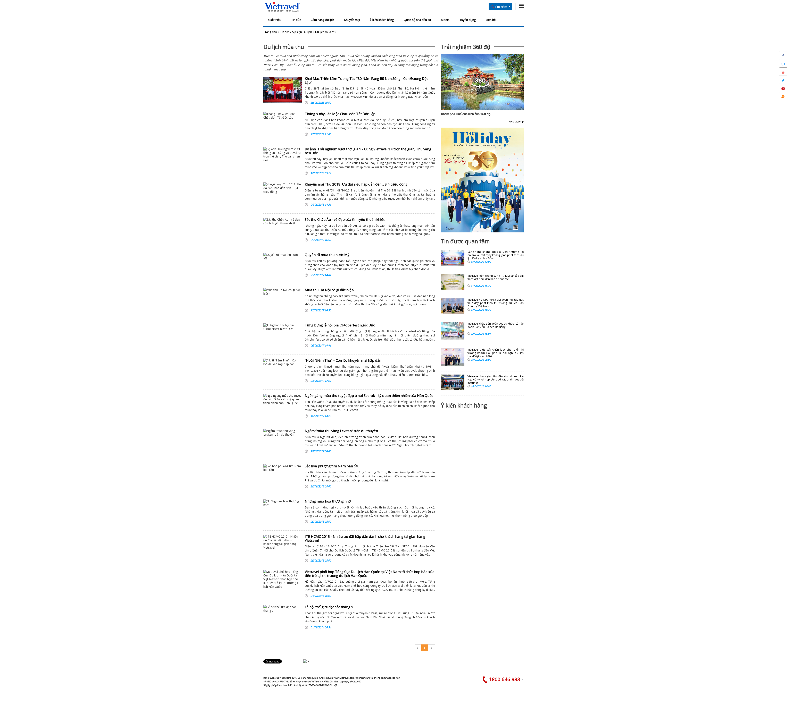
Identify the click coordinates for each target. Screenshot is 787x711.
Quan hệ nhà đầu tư (417, 20)
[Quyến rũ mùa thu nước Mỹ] (282, 266)
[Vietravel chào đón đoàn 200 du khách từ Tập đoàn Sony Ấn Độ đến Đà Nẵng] (452, 331)
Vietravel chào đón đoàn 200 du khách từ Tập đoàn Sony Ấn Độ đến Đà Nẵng (495, 325)
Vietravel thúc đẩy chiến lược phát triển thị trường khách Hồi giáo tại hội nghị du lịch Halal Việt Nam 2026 (495, 353)
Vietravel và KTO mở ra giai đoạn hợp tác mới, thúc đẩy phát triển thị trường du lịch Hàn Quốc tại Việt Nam (495, 303)
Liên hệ (491, 20)
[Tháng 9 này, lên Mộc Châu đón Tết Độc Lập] (282, 125)
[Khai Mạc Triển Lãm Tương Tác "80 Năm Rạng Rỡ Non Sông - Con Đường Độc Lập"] (282, 90)
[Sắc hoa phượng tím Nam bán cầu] (282, 477)
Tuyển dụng (467, 20)
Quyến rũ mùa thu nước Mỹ (327, 254)
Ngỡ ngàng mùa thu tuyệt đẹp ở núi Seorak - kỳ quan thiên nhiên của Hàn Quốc (369, 395)
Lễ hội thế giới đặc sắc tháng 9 (329, 607)
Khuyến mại (352, 20)
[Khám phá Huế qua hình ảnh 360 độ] (480, 87)
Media (445, 20)
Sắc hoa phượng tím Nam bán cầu (332, 466)
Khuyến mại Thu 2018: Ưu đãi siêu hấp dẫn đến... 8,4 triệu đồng (356, 184)
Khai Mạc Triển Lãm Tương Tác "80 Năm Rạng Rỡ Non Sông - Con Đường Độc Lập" (366, 80)
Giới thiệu (274, 20)
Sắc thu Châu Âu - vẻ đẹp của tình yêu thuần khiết (344, 219)
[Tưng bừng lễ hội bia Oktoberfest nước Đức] (282, 336)
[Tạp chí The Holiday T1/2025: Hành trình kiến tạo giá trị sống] (482, 180)
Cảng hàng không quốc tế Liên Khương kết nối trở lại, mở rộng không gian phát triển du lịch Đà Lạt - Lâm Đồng (495, 255)
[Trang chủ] (282, 7)
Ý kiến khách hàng (382, 20)
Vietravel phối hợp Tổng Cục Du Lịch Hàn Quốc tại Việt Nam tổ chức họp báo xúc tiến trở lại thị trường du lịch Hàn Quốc (369, 573)
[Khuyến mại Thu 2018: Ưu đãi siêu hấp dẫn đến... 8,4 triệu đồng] (282, 195)
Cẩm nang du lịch (322, 20)
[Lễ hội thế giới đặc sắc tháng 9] (282, 618)
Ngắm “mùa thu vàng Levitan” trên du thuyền (341, 430)
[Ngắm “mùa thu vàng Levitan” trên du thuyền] (282, 442)
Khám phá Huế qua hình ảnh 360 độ (465, 114)
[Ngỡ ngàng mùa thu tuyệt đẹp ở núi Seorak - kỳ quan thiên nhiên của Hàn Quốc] (282, 407)
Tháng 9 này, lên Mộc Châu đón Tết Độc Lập (340, 113)
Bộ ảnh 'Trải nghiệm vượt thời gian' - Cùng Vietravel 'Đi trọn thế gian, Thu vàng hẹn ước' (368, 151)
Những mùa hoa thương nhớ (328, 501)
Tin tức (296, 20)
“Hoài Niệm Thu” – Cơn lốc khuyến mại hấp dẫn (343, 360)
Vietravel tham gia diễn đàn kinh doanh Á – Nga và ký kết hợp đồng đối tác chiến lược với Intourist (495, 380)
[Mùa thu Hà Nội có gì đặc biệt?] (282, 301)
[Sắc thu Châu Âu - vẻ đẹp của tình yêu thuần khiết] (282, 230)
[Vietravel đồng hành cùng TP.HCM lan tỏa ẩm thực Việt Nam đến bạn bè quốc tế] (452, 282)
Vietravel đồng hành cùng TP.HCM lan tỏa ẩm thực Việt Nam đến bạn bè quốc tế (495, 277)
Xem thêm (515, 121)
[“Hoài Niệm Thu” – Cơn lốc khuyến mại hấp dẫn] (282, 371)
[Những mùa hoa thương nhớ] (282, 512)
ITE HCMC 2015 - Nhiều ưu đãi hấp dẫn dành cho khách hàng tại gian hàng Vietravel (365, 538)
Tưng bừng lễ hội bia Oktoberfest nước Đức (340, 325)
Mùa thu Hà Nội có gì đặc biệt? (329, 290)
